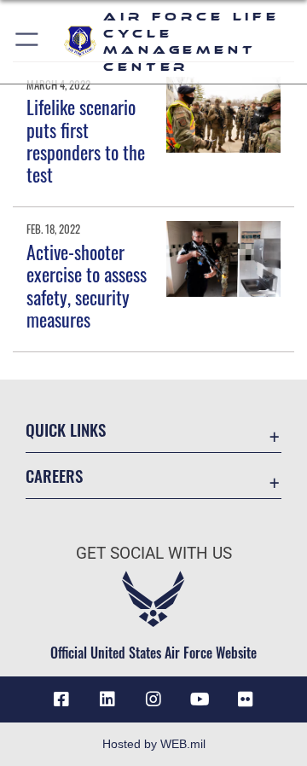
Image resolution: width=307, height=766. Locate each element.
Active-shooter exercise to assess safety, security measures (86, 285)
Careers (54, 475)
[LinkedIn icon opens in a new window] (107, 699)
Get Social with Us (154, 553)
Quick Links (66, 429)
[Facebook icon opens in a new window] (61, 699)
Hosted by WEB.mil (154, 744)
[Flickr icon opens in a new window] (245, 699)
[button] (27, 42)
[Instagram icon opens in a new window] (153, 699)
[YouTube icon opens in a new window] (199, 699)
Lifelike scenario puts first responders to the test (85, 140)
